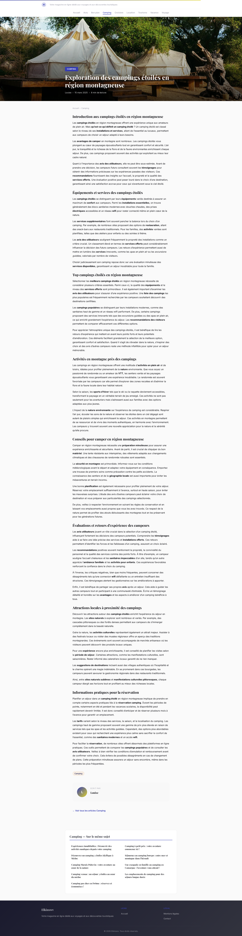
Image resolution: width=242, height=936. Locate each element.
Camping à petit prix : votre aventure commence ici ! (143, 847)
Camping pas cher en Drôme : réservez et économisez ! (91, 885)
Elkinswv (47, 910)
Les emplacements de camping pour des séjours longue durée (144, 875)
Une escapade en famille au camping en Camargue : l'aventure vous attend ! (144, 866)
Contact (167, 918)
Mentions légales (171, 913)
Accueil (76, 12)
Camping (107, 12)
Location (131, 12)
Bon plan (95, 12)
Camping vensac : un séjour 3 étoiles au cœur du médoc (93, 875)
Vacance (154, 12)
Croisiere (119, 12)
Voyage (165, 12)
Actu (85, 12)
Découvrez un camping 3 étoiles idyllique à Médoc (92, 857)
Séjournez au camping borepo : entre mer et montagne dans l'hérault (146, 857)
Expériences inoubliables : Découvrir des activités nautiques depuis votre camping (91, 847)
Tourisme (142, 12)
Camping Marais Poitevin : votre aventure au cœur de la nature (93, 866)
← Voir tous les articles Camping (89, 810)
